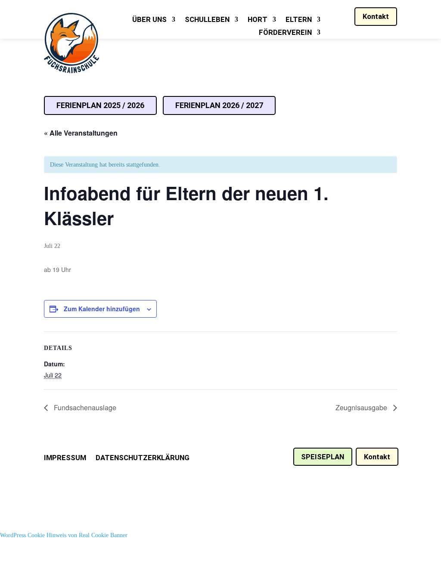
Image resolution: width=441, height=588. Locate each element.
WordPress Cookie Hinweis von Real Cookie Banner (63, 535)
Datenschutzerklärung (142, 458)
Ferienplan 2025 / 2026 (100, 105)
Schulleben (207, 20)
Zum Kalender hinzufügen (102, 308)
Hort (257, 20)
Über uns (149, 20)
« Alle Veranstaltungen (81, 133)
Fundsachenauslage (84, 407)
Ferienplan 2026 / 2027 (219, 105)
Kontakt (376, 16)
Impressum (65, 458)
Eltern (299, 20)
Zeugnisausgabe (362, 407)
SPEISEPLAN (322, 456)
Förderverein (285, 33)
